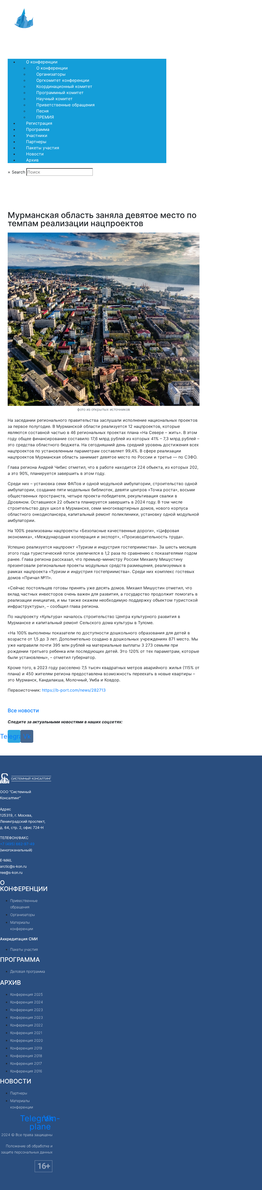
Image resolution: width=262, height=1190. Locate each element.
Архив (32, 160)
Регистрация (39, 123)
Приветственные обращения (65, 104)
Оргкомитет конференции (62, 80)
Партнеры (36, 141)
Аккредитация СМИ (19, 938)
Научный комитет (54, 98)
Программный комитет (60, 92)
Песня (42, 110)
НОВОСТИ (15, 1081)
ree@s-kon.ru (11, 872)
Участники (36, 135)
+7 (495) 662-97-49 (17, 844)
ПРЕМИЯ (45, 117)
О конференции (42, 61)
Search (18, 172)
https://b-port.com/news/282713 (74, 690)
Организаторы (51, 74)
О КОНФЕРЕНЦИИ (24, 885)
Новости (35, 153)
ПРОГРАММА (20, 959)
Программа (37, 129)
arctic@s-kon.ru (13, 866)
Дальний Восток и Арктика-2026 (47, 41)
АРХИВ (10, 982)
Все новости (23, 710)
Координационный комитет (64, 86)
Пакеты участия (42, 147)
